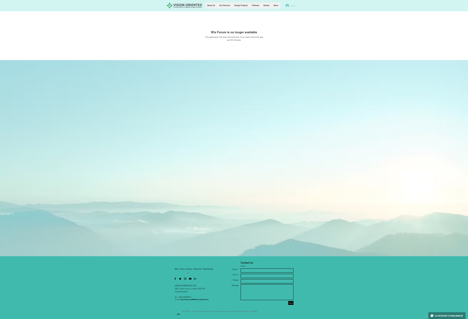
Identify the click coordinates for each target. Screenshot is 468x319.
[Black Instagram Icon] (185, 278)
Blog (177, 269)
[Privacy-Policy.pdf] (187, 273)
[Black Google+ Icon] (195, 278)
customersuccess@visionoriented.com (194, 299)
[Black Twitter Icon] (180, 278)
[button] (224, 5)
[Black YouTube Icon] (190, 278)
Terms (182, 269)
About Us (197, 269)
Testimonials (208, 269)
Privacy (189, 269)
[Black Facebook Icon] (175, 278)
